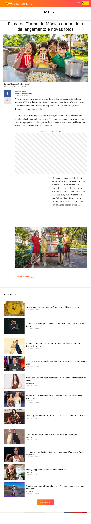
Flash (13, 10)
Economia (58, 10)
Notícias (31, 10)
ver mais (44, 502)
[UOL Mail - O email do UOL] (75, 3)
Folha (66, 10)
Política (40, 10)
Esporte (74, 10)
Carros (49, 10)
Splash (83, 10)
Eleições (22, 10)
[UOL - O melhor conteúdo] (8, 3)
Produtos (5, 10)
